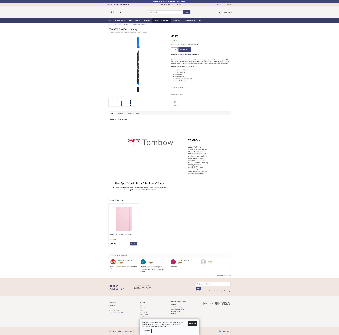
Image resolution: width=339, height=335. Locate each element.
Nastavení (146, 331)
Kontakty (173, 305)
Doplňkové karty (144, 312)
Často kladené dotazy (114, 310)
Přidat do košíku (184, 49)
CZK (218, 4)
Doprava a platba (112, 308)
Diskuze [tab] (138, 113)
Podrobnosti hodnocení (130, 32)
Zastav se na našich (118, 4)
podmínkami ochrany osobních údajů (220, 291)
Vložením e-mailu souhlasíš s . (213, 291)
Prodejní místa (112, 305)
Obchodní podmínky (176, 307)
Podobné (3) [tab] (120, 113)
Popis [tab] (111, 113)
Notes (141, 310)
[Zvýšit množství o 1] (177, 49)
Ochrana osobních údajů (177, 309)
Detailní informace (176, 95)
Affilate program (175, 311)
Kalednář (142, 308)
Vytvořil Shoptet (226, 331)
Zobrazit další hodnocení (223, 275)
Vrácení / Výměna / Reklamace (116, 312)
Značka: (142, 32)
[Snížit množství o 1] (177, 51)
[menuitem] (110, 20)
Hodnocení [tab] (129, 113)
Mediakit (173, 314)
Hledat (187, 12)
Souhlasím (192, 323)
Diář (141, 305)
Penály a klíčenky (144, 315)
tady (165, 326)
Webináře (142, 317)
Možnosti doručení (193, 44)
